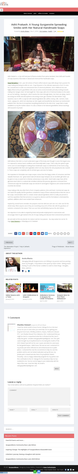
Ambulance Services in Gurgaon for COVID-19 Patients (47, 296)
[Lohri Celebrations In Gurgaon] (30, 287)
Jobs (35, 13)
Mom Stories (28, 13)
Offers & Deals (43, 13)
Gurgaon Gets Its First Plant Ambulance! (63, 296)
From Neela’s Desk (50, 470)
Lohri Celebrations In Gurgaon (30, 296)
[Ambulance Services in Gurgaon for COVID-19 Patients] (47, 287)
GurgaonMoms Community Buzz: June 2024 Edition (23, 459)
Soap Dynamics (13, 83)
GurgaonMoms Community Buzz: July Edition (21, 445)
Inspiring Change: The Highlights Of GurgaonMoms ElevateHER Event (29, 449)
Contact (51, 13)
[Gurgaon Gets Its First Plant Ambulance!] (64, 287)
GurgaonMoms (13, 467)
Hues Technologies (49, 467)
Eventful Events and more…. (15, 440)
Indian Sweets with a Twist (13, 296)
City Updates (43, 31)
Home (32, 470)
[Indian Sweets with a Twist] (13, 287)
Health (50, 31)
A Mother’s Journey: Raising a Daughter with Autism (23, 454)
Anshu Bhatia (25, 31)
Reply (57, 369)
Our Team (60, 470)
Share (43, 471)
